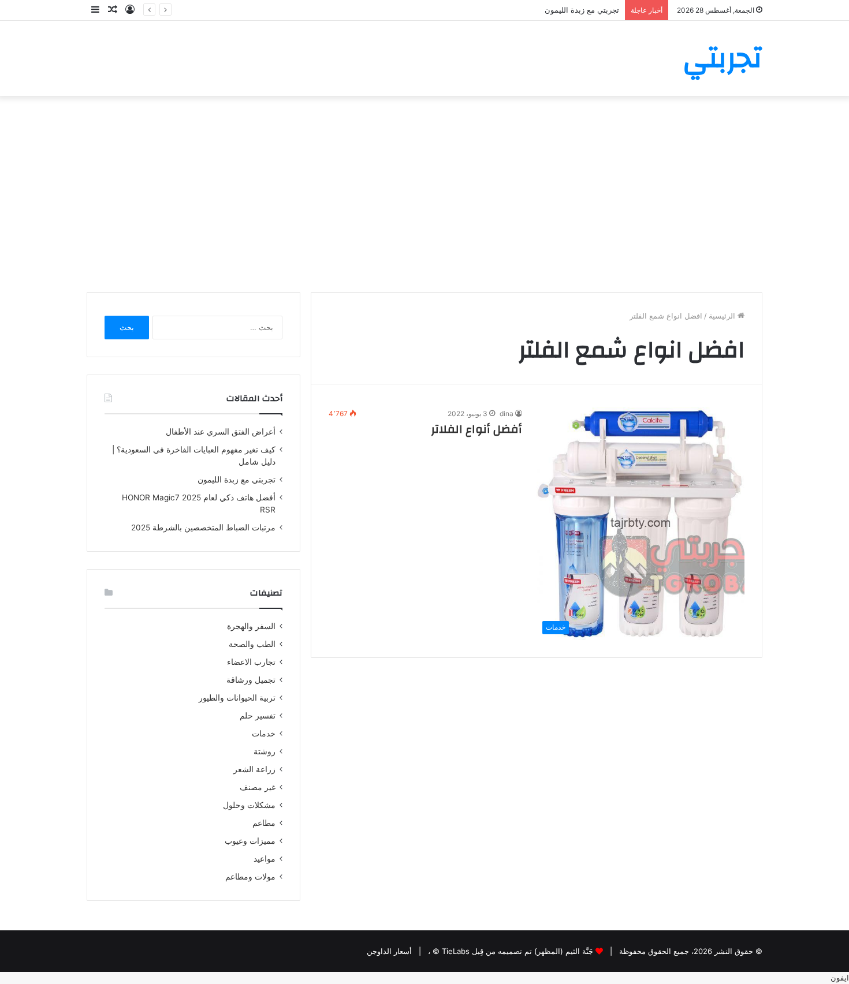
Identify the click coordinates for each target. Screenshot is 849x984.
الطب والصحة (252, 644)
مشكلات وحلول (249, 805)
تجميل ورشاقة (250, 679)
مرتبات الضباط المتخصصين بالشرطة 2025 (203, 527)
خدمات (263, 733)
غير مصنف (257, 787)
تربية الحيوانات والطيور (237, 697)
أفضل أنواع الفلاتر (476, 429)
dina (506, 413)
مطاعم (263, 823)
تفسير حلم (257, 715)
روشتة (264, 751)
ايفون (840, 977)
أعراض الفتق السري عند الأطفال (220, 431)
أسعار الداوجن (389, 951)
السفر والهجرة (251, 626)
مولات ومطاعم (250, 876)
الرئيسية (723, 315)
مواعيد (264, 858)
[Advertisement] (424, 194)
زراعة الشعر (254, 769)
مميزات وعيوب (250, 840)
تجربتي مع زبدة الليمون (582, 9)
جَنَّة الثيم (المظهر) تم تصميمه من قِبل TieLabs (517, 951)
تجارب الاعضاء (251, 662)
